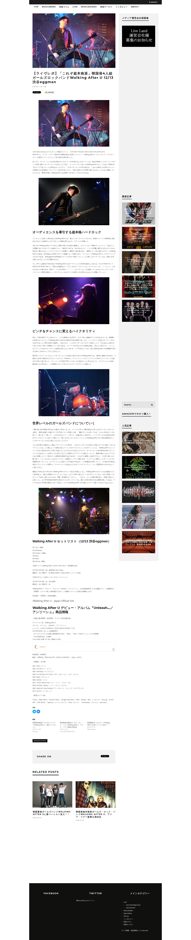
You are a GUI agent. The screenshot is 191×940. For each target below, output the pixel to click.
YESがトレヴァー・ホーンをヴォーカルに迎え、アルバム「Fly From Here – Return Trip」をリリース (138, 309)
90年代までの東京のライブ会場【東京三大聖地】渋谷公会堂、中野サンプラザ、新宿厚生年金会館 (138, 542)
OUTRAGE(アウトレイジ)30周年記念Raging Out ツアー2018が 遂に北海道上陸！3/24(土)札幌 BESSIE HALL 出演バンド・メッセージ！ (139, 285)
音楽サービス (106, 7)
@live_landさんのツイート (85, 900)
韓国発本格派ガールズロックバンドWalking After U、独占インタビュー (44, 725)
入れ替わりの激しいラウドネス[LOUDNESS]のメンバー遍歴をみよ (138, 492)
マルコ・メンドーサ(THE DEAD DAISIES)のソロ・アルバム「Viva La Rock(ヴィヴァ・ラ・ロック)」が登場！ (138, 261)
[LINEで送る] (49, 92)
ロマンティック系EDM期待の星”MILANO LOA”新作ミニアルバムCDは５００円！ (138, 517)
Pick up (126, 916)
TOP (36, 7)
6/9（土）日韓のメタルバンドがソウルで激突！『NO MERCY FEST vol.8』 (139, 236)
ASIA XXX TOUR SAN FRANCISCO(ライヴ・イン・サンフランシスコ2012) (138, 467)
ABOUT (135, 7)
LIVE (75, 7)
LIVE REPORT (130, 908)
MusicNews (49, 7)
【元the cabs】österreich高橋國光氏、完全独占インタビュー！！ (138, 443)
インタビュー (122, 7)
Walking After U (40, 740)
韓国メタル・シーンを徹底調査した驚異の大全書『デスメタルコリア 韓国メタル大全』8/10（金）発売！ (138, 212)
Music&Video (89, 7)
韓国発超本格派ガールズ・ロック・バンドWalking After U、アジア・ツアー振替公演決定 (71, 725)
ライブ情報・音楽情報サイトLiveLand (134, 930)
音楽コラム (64, 7)
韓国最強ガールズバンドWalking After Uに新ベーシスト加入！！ (98, 724)
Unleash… (42, 647)
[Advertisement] (73, 858)
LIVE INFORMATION (133, 905)
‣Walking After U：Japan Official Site (53, 600)
